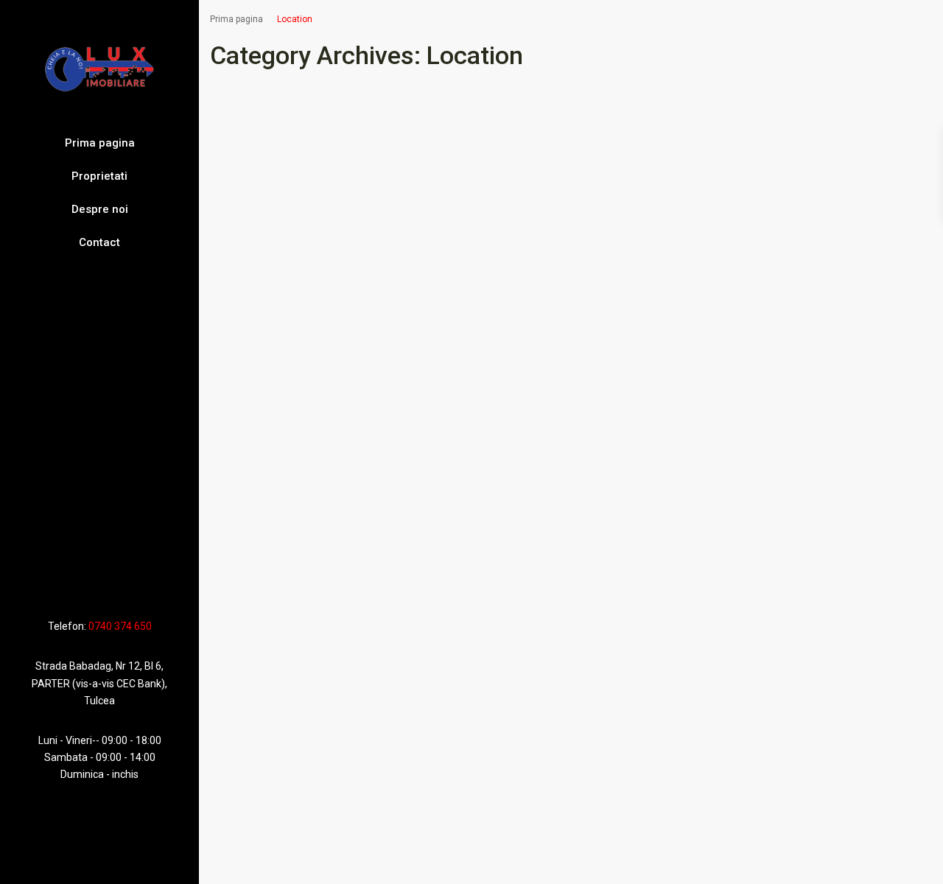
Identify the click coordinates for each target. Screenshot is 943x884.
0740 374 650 (120, 626)
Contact (99, 242)
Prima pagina (100, 143)
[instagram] (126, 583)
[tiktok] (86, 583)
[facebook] (70, 583)
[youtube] (105, 583)
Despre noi (99, 209)
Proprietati (99, 176)
